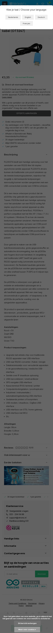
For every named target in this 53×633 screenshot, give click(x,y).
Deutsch (41, 17)
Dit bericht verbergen (27, 623)
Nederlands (13, 17)
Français (26, 23)
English (28, 17)
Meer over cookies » (27, 630)
